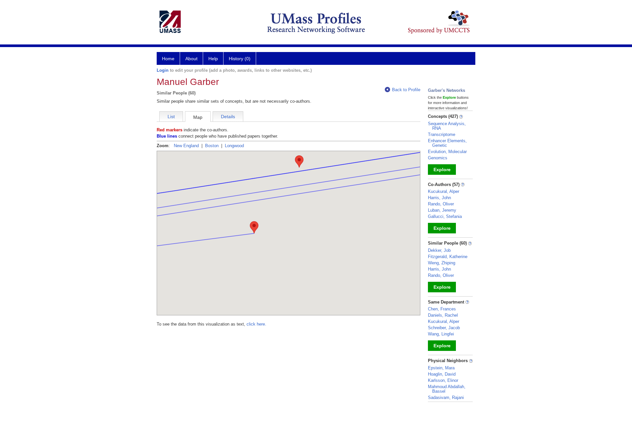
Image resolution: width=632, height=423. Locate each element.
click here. (256, 324)
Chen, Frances (442, 308)
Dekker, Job (439, 250)
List (171, 116)
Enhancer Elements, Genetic (447, 143)
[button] (254, 227)
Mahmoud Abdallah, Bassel (446, 389)
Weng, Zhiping (441, 262)
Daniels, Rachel (443, 315)
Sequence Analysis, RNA (447, 126)
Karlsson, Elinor (443, 380)
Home (168, 58)
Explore (442, 169)
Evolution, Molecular (447, 151)
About (191, 58)
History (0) (239, 58)
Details (228, 116)
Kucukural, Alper (443, 191)
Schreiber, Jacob (444, 327)
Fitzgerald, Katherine (447, 256)
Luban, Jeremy (442, 210)
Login (163, 70)
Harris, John (439, 197)
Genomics (437, 157)
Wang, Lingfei (441, 333)
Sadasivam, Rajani (446, 397)
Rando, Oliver (441, 203)
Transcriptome (441, 134)
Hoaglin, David (442, 374)
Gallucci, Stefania (445, 216)
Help (213, 58)
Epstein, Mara (441, 367)
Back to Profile (406, 89)
